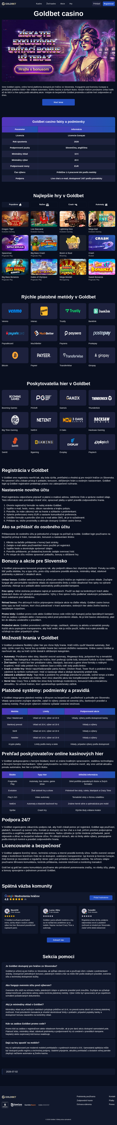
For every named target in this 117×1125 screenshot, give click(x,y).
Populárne (13, 204)
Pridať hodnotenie (101, 898)
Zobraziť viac (58, 940)
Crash (71, 204)
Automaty (100, 204)
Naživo (42, 204)
